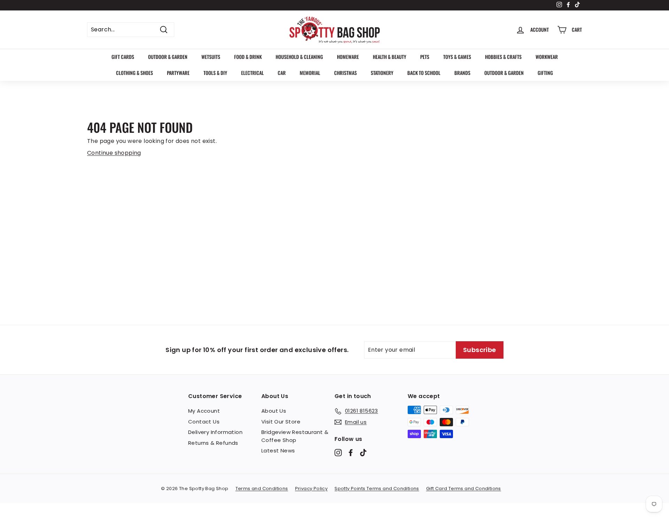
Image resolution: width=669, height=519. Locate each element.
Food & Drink (248, 56)
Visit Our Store (280, 421)
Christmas (345, 72)
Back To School (423, 72)
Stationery (382, 72)
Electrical (252, 72)
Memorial (310, 72)
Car (282, 72)
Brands (462, 72)
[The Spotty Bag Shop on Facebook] (350, 453)
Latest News (278, 450)
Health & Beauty (389, 56)
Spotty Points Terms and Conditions (376, 488)
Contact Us (204, 421)
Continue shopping (114, 153)
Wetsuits (210, 56)
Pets (424, 56)
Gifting (545, 72)
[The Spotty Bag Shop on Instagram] (338, 453)
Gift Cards (123, 56)
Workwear (547, 56)
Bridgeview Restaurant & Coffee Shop (294, 436)
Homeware (348, 56)
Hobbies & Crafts (503, 56)
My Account (204, 410)
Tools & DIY (215, 72)
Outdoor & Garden (167, 56)
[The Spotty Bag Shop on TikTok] (363, 453)
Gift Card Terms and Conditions (463, 488)
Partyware (178, 72)
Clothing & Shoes (134, 72)
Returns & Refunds (213, 443)
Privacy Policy (311, 488)
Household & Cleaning (299, 56)
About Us (273, 410)
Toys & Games (457, 56)
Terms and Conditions (262, 488)
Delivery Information (215, 432)
